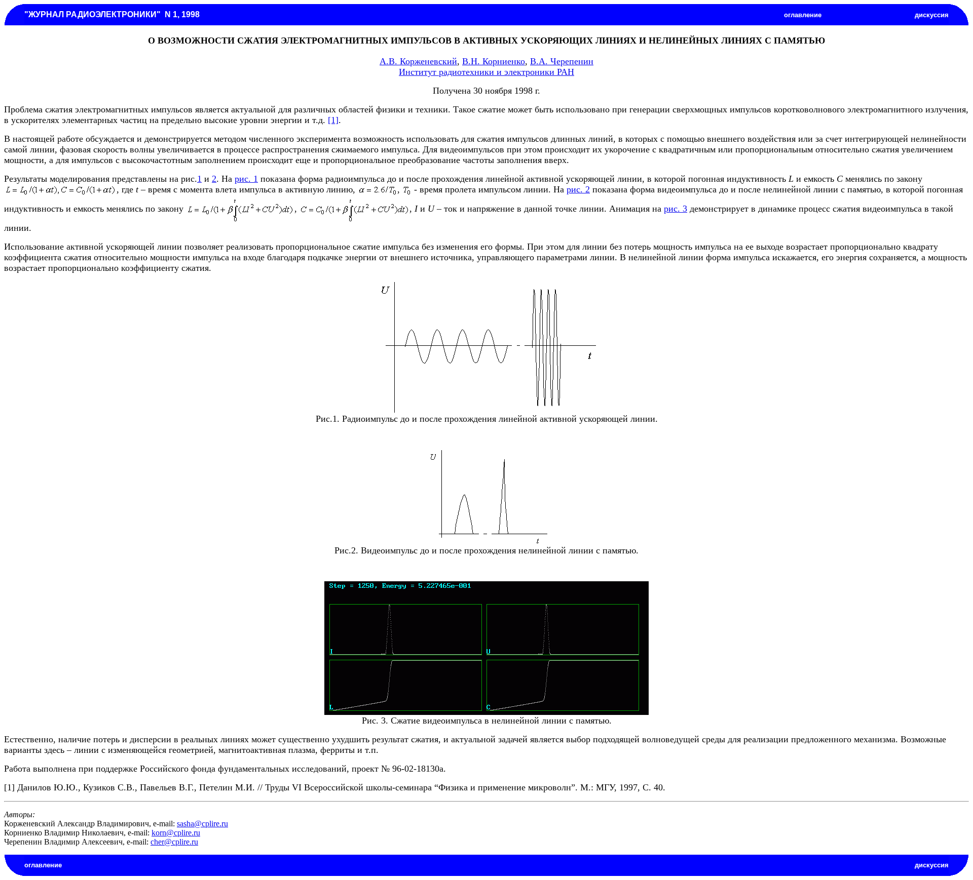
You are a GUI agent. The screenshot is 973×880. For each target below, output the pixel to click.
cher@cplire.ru (174, 841)
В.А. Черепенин (561, 61)
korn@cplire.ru (176, 832)
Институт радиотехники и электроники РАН (486, 72)
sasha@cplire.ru (202, 823)
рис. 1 (246, 179)
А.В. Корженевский (418, 61)
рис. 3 (675, 209)
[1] (333, 120)
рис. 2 (578, 189)
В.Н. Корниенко (493, 61)
